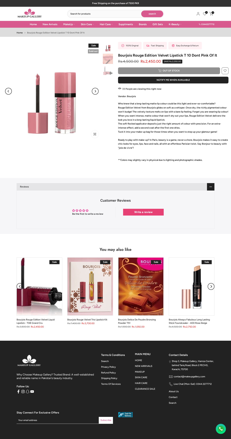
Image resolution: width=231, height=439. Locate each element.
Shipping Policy (109, 378)
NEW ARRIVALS (143, 366)
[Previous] (8, 91)
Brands (143, 24)
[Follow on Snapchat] (27, 392)
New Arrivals (50, 24)
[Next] (95, 91)
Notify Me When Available (173, 80)
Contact (173, 397)
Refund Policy (108, 372)
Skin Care (86, 24)
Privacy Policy (108, 367)
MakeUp (68, 24)
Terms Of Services (111, 384)
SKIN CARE (141, 377)
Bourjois (131, 96)
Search (105, 361)
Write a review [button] (143, 212)
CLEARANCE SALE (145, 388)
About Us (174, 391)
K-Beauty (174, 24)
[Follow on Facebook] (18, 392)
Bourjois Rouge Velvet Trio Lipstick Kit (87, 319)
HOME (138, 360)
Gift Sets (158, 24)
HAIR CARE (141, 383)
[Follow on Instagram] (23, 392)
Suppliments (126, 24)
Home (33, 24)
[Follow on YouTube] (32, 392)
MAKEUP (140, 371)
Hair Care (105, 24)
